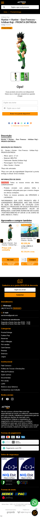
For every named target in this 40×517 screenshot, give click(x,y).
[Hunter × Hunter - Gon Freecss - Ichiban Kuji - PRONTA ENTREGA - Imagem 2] (24, 76)
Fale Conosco (6, 366)
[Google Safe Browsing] (22, 482)
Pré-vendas (5, 345)
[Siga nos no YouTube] (7, 399)
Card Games (5, 348)
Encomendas (6, 378)
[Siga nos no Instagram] (12, 399)
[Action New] (21, 2)
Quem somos (6, 375)
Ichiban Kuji (5, 17)
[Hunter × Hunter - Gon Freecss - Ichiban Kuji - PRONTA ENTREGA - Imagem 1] (15, 76)
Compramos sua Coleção (10, 390)
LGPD (3, 384)
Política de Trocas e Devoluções (13, 369)
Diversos (4, 354)
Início (5, 12)
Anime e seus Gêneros (9, 387)
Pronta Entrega (15, 12)
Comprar (32, 260)
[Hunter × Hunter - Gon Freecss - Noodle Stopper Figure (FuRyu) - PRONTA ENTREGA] (29, 244)
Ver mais (10, 260)
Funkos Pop (5, 335)
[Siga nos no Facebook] (2, 399)
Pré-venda (5, 381)
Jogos (3, 357)
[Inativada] (9, 468)
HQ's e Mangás (6, 342)
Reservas (4, 338)
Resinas (4, 351)
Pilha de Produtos (7, 372)
